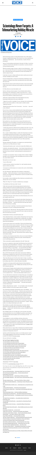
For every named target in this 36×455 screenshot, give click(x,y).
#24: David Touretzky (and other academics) (11, 358)
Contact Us (14, 447)
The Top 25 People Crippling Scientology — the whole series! (14, 424)
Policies (29, 447)
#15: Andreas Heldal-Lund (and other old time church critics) (14, 344)
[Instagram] (20, 445)
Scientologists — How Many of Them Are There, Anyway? (14, 414)
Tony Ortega (15, 361)
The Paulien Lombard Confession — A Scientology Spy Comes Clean (16, 421)
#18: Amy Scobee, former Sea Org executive (11, 349)
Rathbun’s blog (18, 269)
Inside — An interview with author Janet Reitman (15, 411)
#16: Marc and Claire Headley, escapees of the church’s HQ (14, 346)
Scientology (18, 437)
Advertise (19, 447)
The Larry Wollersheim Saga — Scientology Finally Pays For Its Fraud (16, 371)
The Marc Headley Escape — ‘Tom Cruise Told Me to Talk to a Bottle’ (16, 380)
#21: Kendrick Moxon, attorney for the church (12, 353)
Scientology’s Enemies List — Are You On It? (11, 409)
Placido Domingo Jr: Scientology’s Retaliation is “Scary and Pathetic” (16, 418)
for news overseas (16, 335)
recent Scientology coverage (13, 363)
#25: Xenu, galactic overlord (8, 359)
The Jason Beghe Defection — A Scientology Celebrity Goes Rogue (15, 375)
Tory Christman (27, 249)
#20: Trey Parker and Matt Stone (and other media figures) (14, 352)
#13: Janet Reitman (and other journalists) (11, 341)
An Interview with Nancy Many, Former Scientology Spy (13, 420)
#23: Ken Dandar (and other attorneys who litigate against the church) (16, 356)
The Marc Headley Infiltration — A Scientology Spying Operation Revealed (17, 417)
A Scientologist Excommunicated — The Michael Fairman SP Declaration (17, 393)
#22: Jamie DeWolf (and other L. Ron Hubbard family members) (15, 355)
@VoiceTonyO (5, 361)
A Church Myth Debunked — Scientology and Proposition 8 (14, 387)
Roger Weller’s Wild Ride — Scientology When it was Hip (14, 415)
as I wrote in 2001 (19, 250)
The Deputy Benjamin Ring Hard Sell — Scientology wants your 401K (16, 423)
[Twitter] (18, 445)
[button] (3, 2)
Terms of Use (25, 447)
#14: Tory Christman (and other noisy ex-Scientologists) (13, 343)
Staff (10, 447)
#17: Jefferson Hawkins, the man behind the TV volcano (13, 347)
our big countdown (9, 334)
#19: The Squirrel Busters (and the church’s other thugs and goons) (15, 350)
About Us (6, 447)
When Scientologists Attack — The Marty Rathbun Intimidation (15, 392)
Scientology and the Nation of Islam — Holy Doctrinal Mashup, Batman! (17, 412)
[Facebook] (16, 445)
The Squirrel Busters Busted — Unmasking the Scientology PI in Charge (16, 426)
